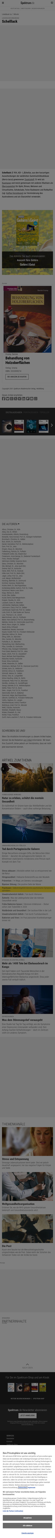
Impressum (31, 1488)
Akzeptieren (27, 1518)
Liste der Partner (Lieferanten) (13, 1511)
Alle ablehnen (27, 1526)
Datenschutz (23, 1488)
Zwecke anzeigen (27, 1533)
